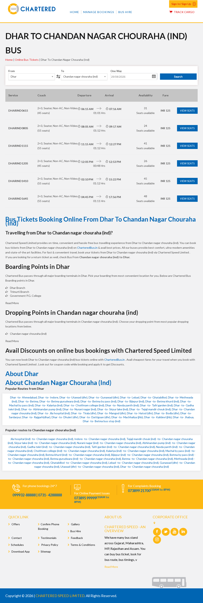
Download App (20, 551)
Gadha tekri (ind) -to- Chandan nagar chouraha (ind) (58, 446)
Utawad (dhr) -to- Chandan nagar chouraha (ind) (89, 466)
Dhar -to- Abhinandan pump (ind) (41, 409)
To (62, 71)
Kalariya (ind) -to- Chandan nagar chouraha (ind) (135, 450)
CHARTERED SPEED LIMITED (59, 596)
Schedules (17, 544)
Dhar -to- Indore (48, 397)
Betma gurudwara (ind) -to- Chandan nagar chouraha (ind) (85, 458)
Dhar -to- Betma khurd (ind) (162, 401)
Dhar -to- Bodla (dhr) (166, 413)
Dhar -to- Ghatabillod (154, 397)
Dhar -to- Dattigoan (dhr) (94, 417)
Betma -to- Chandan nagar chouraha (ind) (147, 458)
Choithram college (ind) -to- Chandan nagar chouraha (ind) (69, 450)
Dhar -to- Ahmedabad (23, 397)
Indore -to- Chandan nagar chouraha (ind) (99, 439)
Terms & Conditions (82, 544)
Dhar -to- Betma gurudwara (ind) (59, 401)
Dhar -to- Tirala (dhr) (83, 413)
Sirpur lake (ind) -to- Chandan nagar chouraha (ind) (45, 443)
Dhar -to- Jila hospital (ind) (54, 413)
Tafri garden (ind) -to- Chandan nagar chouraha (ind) (123, 446)
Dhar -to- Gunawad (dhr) (104, 397)
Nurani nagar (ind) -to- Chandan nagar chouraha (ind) (109, 443)
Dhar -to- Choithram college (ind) (84, 405)
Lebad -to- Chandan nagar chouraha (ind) (133, 462)
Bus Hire (125, 12)
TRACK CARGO (183, 12)
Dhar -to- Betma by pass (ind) (98, 401)
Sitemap (46, 551)
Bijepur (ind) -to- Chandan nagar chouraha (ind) (140, 454)
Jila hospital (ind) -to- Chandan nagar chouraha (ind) (41, 439)
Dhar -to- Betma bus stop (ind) (101, 421)
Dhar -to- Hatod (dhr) (140, 413)
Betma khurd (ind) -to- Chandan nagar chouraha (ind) (78, 454)
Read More (111, 566)
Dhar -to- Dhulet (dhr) (65, 417)
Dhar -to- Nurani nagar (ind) (79, 409)
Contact (16, 537)
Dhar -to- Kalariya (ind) (48, 405)
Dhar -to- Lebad (129, 397)
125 (165, 110)
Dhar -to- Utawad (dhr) (73, 397)
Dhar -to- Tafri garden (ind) (156, 405)
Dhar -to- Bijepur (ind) (131, 401)
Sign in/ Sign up (181, 4)
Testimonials (48, 537)
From (11, 71)
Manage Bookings (98, 12)
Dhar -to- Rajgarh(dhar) (36, 417)
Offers (15, 524)
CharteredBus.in (87, 247)
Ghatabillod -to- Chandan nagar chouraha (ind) (78, 462)
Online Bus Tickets (27, 59)
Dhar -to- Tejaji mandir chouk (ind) (150, 409)
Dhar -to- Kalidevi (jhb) (158, 417)
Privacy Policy (49, 544)
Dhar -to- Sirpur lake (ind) (112, 409)
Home (74, 12)
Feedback (76, 537)
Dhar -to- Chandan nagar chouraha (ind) (144, 466)
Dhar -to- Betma (28, 401)
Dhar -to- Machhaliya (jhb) (127, 417)
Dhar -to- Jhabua (183, 417)
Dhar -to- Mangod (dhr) (111, 413)
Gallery (75, 524)
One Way (116, 71)
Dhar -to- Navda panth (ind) (122, 405)
